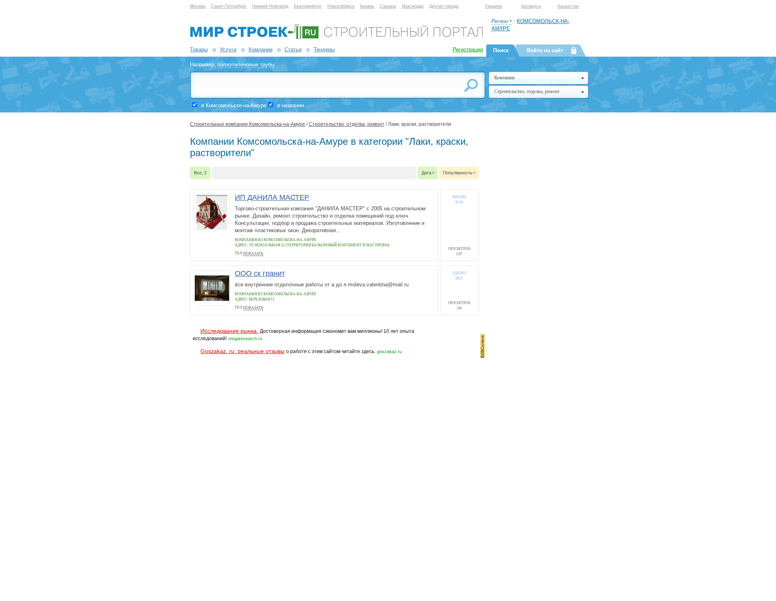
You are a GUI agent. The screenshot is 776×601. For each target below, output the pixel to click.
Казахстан (568, 6)
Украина (493, 6)
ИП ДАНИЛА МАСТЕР (272, 197)
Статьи (293, 50)
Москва (197, 6)
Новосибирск (340, 6)
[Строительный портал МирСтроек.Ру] (336, 38)
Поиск (501, 50)
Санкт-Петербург (228, 6)
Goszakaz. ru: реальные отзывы (242, 351)
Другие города (443, 6)
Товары (199, 50)
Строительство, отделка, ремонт (346, 124)
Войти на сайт (545, 50)
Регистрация (468, 50)
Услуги (228, 50)
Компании (260, 50)
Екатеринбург (308, 6)
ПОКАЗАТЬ (253, 254)
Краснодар (413, 6)
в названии (290, 105)
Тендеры (324, 50)
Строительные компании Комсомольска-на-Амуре (247, 124)
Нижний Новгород (270, 6)
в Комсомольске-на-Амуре (233, 105)
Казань (367, 6)
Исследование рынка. (229, 331)
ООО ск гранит (260, 273)
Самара (388, 6)
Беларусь (531, 6)
